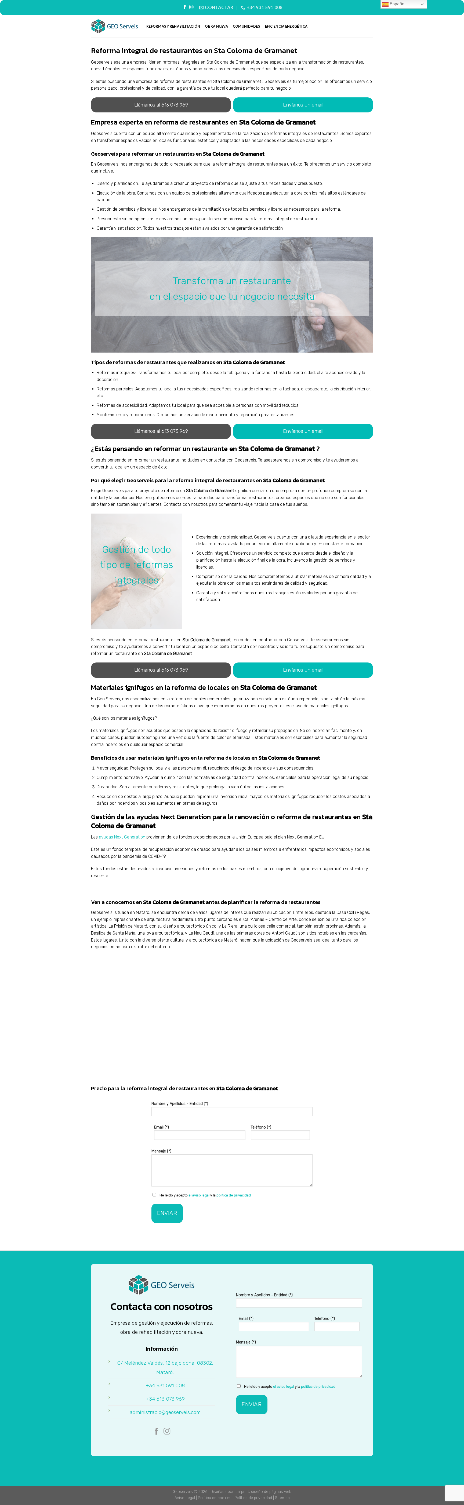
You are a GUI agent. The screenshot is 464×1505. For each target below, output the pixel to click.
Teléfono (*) (261, 1127)
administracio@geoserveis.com (165, 1412)
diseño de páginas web (271, 1491)
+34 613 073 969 (165, 1399)
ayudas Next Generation (122, 837)
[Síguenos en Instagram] (191, 7)
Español (397, 4)
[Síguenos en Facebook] (185, 7)
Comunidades (246, 26)
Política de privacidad (253, 1498)
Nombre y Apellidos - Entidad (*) (179, 1103)
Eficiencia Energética (286, 26)
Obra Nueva (216, 26)
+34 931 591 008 (165, 1385)
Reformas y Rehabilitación (173, 26)
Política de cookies (214, 1498)
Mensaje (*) (161, 1151)
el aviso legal (199, 1195)
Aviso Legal (185, 1498)
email (303, 105)
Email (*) (161, 1127)
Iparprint (242, 1491)
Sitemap (282, 1498)
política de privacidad (233, 1195)
